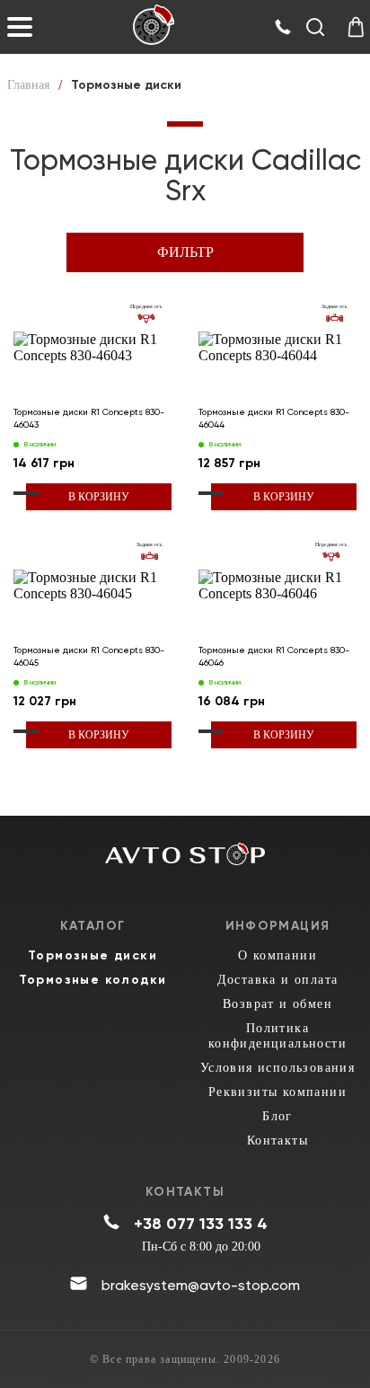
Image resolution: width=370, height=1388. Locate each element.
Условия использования (277, 1067)
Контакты (277, 1140)
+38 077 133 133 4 (201, 1223)
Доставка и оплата (278, 979)
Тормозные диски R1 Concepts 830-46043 (88, 418)
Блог (277, 1116)
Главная (28, 85)
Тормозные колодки (93, 979)
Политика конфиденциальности (277, 1035)
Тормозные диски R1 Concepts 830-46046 (273, 656)
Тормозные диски (92, 955)
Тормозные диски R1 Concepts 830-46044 (273, 418)
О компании (277, 955)
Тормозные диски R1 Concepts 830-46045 (88, 656)
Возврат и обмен (277, 1004)
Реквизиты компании (277, 1092)
